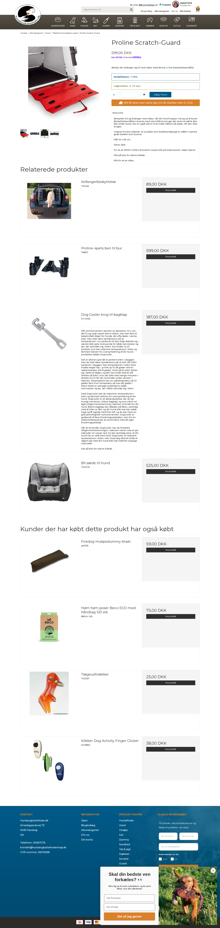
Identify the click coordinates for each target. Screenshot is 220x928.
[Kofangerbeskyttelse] (49, 206)
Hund (72, 26)
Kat (95, 26)
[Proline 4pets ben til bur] (49, 272)
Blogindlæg (146, 11)
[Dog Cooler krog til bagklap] (49, 339)
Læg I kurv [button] (160, 94)
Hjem (84, 820)
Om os (174, 11)
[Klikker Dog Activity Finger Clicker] (49, 765)
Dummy (106, 26)
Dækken (150, 26)
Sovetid (163, 26)
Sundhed (119, 26)
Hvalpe (84, 26)
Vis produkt (170, 190)
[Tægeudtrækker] (49, 699)
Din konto (185, 11)
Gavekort (191, 26)
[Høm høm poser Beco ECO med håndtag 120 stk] (49, 632)
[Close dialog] (213, 870)
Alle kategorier (161, 11)
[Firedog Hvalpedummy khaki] (49, 566)
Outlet (177, 26)
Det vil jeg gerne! (129, 916)
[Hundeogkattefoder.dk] (27, 15)
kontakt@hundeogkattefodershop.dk (43, 847)
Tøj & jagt (135, 26)
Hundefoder (58, 26)
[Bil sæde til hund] (49, 487)
